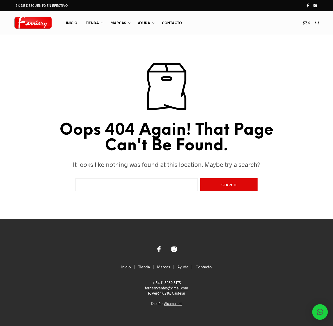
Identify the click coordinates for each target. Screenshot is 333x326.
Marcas (118, 23)
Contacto (172, 23)
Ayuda (144, 23)
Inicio (71, 23)
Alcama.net (173, 304)
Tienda (92, 23)
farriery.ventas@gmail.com (166, 288)
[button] (306, 22)
